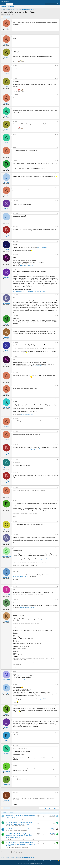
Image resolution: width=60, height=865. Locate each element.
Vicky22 (53, 830)
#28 (57, 418)
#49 (57, 776)
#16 (57, 226)
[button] (22, 4)
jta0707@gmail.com (42, 247)
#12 (57, 174)
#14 (57, 200)
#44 (57, 706)
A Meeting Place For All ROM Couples (26, 819)
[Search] (57, 4)
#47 (57, 745)
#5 (57, 78)
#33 (57, 487)
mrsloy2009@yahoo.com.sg (24, 679)
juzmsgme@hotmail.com (19, 576)
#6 (57, 94)
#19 (57, 269)
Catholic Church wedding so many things (18, 829)
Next (7, 17)
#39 (57, 586)
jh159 (7, 847)
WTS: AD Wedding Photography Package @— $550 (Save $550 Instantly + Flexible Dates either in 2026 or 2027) (19, 835)
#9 (57, 134)
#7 (57, 108)
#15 (57, 213)
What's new (17, 4)
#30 (57, 444)
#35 (57, 521)
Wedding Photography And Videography (25, 839)
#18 (57, 254)
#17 (57, 241)
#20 (57, 295)
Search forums (10, 6)
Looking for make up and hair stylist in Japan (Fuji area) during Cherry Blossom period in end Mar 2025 (20, 844)
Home (3, 4)
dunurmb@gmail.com (46, 725)
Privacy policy (46, 860)
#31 (57, 459)
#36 (57, 534)
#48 (57, 763)
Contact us (30, 860)
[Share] (56, 20)
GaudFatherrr (8, 819)
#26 (57, 385)
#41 (57, 613)
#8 (57, 121)
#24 (57, 356)
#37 (57, 548)
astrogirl (4, 14)
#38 (57, 569)
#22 (57, 329)
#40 (57, 599)
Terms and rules (38, 860)
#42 (57, 671)
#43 (57, 684)
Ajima (7, 825)
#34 (57, 500)
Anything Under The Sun (19, 825)
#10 (57, 147)
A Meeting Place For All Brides (20, 830)
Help (51, 860)
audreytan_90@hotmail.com (44, 699)
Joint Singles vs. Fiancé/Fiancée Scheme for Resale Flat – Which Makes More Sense (19, 823)
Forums (10, 4)
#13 (57, 187)
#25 (57, 372)
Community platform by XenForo (30, 863)
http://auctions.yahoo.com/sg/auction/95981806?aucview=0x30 (30, 291)
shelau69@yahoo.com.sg (27, 607)
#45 (57, 719)
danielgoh (8, 839)
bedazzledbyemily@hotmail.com (34, 449)
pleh (6, 830)
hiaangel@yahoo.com (27, 414)
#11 (57, 160)
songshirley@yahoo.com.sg (46, 559)
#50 (57, 792)
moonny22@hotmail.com (26, 265)
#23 (57, 342)
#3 (57, 49)
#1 (57, 20)
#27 (57, 399)
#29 (57, 431)
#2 (57, 36)
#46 (57, 732)
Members (26, 4)
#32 (57, 472)
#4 (57, 65)
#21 (57, 315)
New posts (3, 6)
